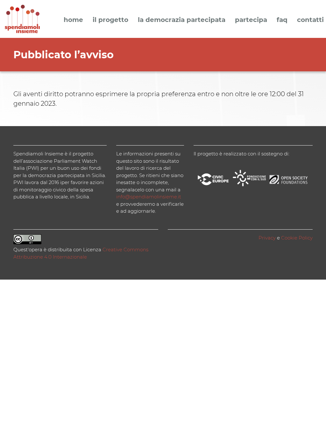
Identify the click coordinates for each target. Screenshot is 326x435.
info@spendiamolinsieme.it (148, 197)
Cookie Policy (297, 238)
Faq (282, 20)
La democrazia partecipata (181, 20)
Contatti (310, 20)
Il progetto (110, 20)
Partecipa (251, 20)
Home (73, 20)
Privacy (267, 238)
